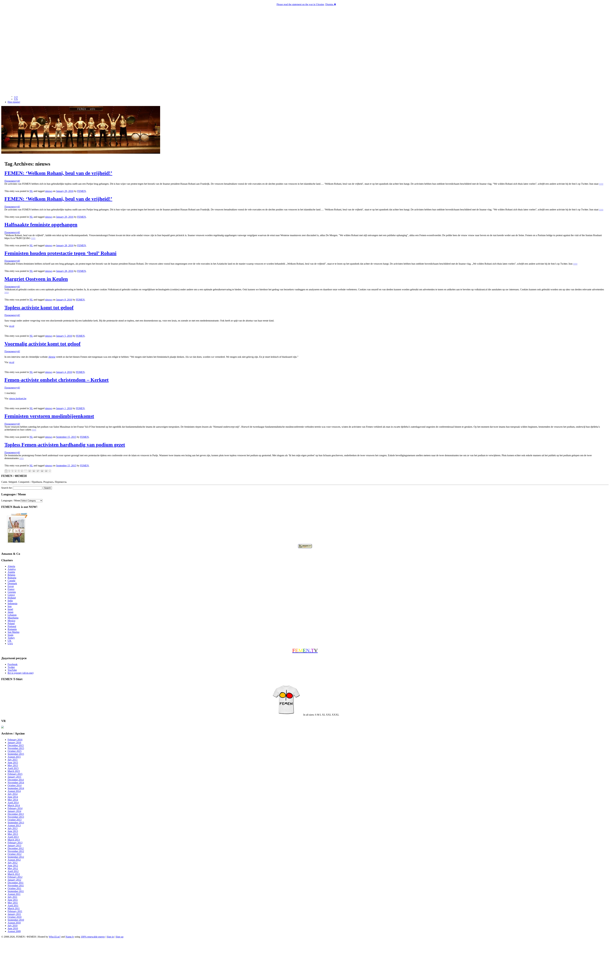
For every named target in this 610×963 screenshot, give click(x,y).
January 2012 (14, 879)
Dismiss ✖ (330, 4)
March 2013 (14, 839)
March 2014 (14, 805)
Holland (12, 597)
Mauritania (13, 617)
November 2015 (16, 748)
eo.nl (11, 326)
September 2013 (16, 822)
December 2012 (16, 848)
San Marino (13, 632)
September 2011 (16, 891)
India (10, 600)
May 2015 (13, 765)
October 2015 (14, 751)
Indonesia (12, 603)
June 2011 (13, 899)
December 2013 (16, 814)
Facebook (12, 664)
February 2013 (15, 842)
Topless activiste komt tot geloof (39, 307)
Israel (10, 609)
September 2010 (16, 920)
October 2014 (14, 785)
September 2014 (16, 788)
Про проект (14, 102)
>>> (601, 183)
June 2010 (13, 928)
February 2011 (15, 911)
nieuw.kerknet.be (17, 398)
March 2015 (14, 771)
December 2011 (16, 882)
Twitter (11, 667)
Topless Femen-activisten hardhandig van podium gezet (64, 444)
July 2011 (12, 897)
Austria (11, 572)
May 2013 (13, 834)
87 (38, 471)
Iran (10, 606)
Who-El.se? (55, 936)
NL (31, 191)
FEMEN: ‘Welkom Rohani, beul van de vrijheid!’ (58, 173)
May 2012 (13, 868)
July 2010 (12, 925)
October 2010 (14, 917)
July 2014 (12, 794)
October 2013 (14, 819)
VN (16, 99)
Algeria (11, 566)
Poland (11, 623)
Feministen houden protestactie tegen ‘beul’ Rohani (60, 253)
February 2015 (15, 774)
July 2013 (12, 828)
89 (46, 471)
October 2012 (14, 854)
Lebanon (12, 615)
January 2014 (14, 811)
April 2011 (13, 905)
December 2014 (16, 779)
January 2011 (14, 914)
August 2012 (14, 859)
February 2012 (15, 877)
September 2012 (16, 857)
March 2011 (14, 908)
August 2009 (14, 931)
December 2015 (16, 745)
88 (42, 471)
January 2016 (14, 742)
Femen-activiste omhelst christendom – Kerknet (56, 380)
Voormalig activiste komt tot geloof (42, 344)
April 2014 (13, 802)
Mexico (11, 620)
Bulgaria (12, 577)
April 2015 (13, 768)
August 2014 (14, 791)
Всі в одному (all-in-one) (21, 673)
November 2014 (16, 782)
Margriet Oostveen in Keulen (36, 279)
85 (30, 471)
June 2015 (13, 762)
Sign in (110, 936)
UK (9, 640)
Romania (12, 629)
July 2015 (12, 759)
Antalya (12, 569)
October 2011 (14, 888)
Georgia (12, 592)
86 (34, 471)
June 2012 (13, 865)
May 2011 (13, 902)
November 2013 (16, 817)
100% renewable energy (93, 936)
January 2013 (14, 845)
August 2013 (14, 825)
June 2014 (13, 797)
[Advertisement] (305, 951)
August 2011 (14, 894)
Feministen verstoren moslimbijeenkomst (49, 416)
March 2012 (14, 874)
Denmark (12, 583)
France (11, 589)
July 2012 (12, 862)
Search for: (6, 487)
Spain (10, 635)
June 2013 (13, 831)
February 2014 (15, 808)
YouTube (12, 670)
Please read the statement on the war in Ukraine (300, 4)
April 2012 (13, 871)
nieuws (48, 191)
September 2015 (16, 754)
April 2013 (13, 837)
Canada (11, 580)
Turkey (11, 637)
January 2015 (14, 776)
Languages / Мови (10, 500)
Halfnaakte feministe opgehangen (40, 224)
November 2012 (16, 851)
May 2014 (13, 799)
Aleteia (51, 356)
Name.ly (69, 936)
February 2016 (15, 739)
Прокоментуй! (12, 181)
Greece (11, 595)
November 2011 (16, 885)
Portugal (12, 626)
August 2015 (14, 756)
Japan (10, 612)
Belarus (11, 575)
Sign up (119, 936)
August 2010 (14, 922)
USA (10, 643)
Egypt (11, 586)
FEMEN (81, 191)
